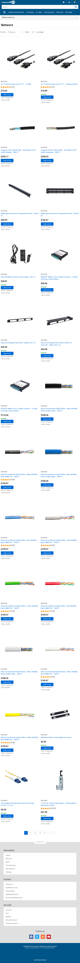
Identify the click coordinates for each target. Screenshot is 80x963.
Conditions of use (12, 887)
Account (8, 910)
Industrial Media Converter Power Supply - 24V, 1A (18, 277)
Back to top (41, 842)
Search (8, 855)
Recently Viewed (11, 920)
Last (54, 833)
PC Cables (39, 12)
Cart (7, 913)
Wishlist (8, 916)
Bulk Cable (68, 12)
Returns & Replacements (14, 898)
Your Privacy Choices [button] (40, 960)
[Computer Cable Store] (8, 2)
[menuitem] (64, 2)
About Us (9, 858)
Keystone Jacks (49, 12)
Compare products (12, 923)
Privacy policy (10, 891)
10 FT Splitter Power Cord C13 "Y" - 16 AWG (16, 84)
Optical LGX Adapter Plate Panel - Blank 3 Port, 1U (18, 343)
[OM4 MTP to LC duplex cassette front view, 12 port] (60, 254)
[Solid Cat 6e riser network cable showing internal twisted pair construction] (60, 517)
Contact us (9, 884)
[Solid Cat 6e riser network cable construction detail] (20, 452)
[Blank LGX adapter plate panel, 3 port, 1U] (20, 320)
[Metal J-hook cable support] (60, 780)
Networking (30, 12)
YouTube (49, 937)
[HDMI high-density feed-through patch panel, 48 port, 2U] (60, 191)
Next (49, 833)
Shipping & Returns (12, 894)
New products (10, 869)
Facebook (31, 937)
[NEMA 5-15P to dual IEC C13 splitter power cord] (20, 61)
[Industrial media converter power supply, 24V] (20, 254)
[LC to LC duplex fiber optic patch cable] (20, 780)
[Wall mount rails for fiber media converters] (60, 715)
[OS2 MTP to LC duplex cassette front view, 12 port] (20, 386)
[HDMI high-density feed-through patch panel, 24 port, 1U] (20, 191)
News (7, 862)
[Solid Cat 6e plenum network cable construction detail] (60, 386)
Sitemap (8, 872)
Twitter (37, 937)
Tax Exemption (11, 865)
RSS (43, 937)
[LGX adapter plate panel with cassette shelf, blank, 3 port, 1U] (60, 320)
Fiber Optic (60, 12)
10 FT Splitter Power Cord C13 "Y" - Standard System (59, 84)
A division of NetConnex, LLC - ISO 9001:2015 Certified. (40, 948)
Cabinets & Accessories (16, 12)
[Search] (75, 7)
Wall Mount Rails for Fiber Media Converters (56, 737)
